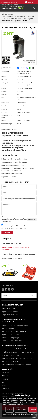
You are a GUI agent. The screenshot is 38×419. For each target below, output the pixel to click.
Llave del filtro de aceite (10, 355)
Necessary (8, 414)
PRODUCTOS (5, 376)
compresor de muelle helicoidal (13, 349)
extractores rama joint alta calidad (14, 162)
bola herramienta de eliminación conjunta (17, 19)
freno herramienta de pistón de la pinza (16, 358)
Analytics (17, 414)
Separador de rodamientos (11, 334)
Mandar (7, 232)
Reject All (9, 410)
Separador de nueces (9, 312)
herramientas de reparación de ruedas (16, 365)
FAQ (2, 382)
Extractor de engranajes (10, 338)
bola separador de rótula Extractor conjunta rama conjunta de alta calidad (17, 169)
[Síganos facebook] (6, 289)
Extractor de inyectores (10, 361)
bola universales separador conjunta (14, 159)
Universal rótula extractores (11, 174)
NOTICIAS (4, 379)
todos (9, 14)
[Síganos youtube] (3, 289)
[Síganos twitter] (12, 289)
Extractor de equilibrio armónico (13, 331)
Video (3, 385)
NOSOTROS (5, 373)
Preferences (26, 414)
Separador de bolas (8, 177)
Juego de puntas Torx (9, 315)
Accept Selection (21, 410)
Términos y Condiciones (18, 228)
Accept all (33, 410)
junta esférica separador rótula (12, 165)
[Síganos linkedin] (9, 289)
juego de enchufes (8, 308)
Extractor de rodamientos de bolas (14, 325)
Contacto (5, 388)
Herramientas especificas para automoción (18, 16)
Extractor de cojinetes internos (12, 341)
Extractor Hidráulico (8, 328)
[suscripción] (32, 295)
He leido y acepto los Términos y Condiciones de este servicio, (18, 227)
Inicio (4, 14)
